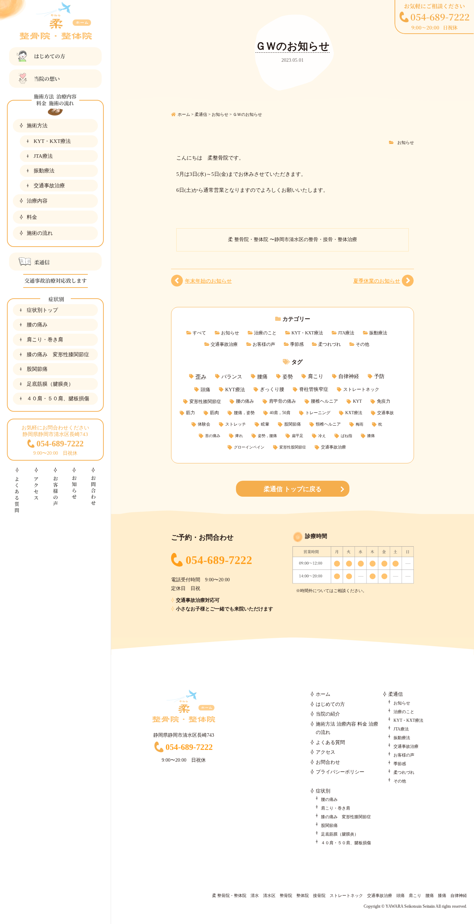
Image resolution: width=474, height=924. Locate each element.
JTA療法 (43, 156)
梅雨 (359, 424)
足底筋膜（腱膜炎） (50, 384)
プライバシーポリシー (340, 772)
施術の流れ (40, 233)
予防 (379, 376)
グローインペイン (249, 447)
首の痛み (212, 436)
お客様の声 (264, 344)
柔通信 (395, 694)
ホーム (323, 694)
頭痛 (205, 389)
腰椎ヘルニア (324, 401)
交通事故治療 (49, 185)
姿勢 (287, 376)
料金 (32, 217)
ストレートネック (361, 389)
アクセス (325, 752)
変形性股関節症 (292, 447)
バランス (231, 376)
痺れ (239, 436)
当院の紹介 (328, 714)
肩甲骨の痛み (282, 401)
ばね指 (346, 436)
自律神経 (348, 376)
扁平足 (297, 436)
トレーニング (317, 412)
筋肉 (214, 412)
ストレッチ (235, 424)
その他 (362, 344)
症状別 (323, 791)
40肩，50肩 (280, 412)
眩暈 (265, 424)
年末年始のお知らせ (208, 281)
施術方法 (37, 125)
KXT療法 (353, 412)
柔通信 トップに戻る (293, 489)
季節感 (297, 344)
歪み (200, 377)
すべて (199, 332)
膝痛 (371, 436)
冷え (322, 436)
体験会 (204, 424)
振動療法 (44, 170)
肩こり (315, 376)
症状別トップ (42, 310)
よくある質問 (330, 742)
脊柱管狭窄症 (313, 389)
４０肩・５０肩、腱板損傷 (58, 398)
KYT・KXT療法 (52, 141)
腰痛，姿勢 (244, 412)
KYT (357, 401)
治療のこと (265, 332)
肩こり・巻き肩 (45, 339)
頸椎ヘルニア (328, 424)
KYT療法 (235, 389)
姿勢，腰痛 (267, 436)
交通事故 (385, 412)
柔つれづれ (329, 344)
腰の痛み (37, 324)
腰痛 (262, 376)
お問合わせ (328, 762)
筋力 (190, 412)
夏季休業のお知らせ (376, 281)
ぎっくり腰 (272, 389)
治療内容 (37, 201)
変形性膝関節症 (205, 401)
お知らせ (405, 142)
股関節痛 (37, 369)
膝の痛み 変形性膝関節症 (58, 354)
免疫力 (383, 401)
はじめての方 (330, 704)
